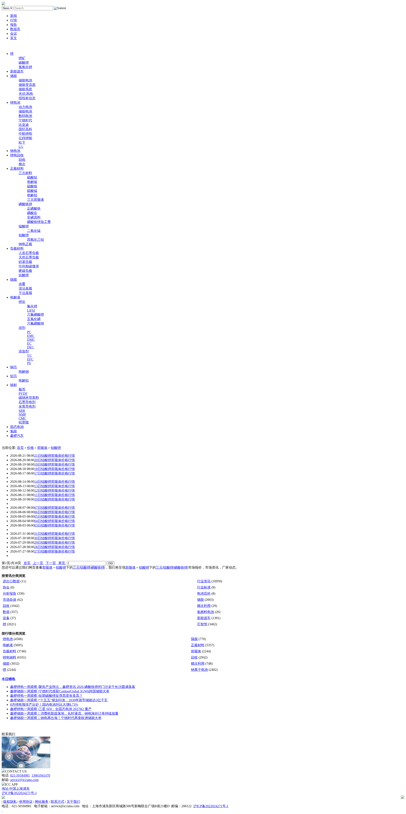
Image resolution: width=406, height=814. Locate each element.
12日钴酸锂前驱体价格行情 (54, 490)
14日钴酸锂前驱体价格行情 (54, 481)
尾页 (62, 563)
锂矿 (22, 58)
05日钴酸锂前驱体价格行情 (54, 516)
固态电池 (17, 427)
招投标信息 (27, 98)
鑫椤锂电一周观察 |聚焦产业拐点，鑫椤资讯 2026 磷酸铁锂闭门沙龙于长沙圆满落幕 (72, 687)
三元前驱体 (35, 199)
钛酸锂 (24, 275)
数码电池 (25, 116)
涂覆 (22, 284)
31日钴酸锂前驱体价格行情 (54, 533)
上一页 (38, 563)
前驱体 (42, 448)
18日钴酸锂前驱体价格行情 (54, 469)
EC (29, 343)
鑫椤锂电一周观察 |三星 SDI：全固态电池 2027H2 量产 (51, 709)
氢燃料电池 (205, 612)
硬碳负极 (25, 270)
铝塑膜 (24, 422)
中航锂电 (25, 133)
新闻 (13, 16)
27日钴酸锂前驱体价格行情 (54, 551)
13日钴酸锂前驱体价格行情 (54, 486)
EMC (30, 336)
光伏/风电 (26, 93)
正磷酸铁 (34, 208)
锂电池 (15, 102)
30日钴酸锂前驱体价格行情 (54, 538)
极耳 (22, 389)
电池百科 (204, 593)
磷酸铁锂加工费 (39, 222)
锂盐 (22, 302)
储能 (13, 76)
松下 (22, 142)
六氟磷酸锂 (35, 314)
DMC (31, 339)
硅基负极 (25, 262)
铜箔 (13, 367)
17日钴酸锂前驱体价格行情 (54, 473)
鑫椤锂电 (8, 46)
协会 (6, 587)
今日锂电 (8, 679)
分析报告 (9, 593)
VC (29, 355)
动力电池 (25, 107)
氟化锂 (32, 306)
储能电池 (25, 80)
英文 (13, 38)
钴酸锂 (24, 235)
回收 (22, 159)
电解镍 (32, 182)
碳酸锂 (24, 62)
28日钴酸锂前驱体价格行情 (54, 547)
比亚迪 (24, 124)
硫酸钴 (32, 177)
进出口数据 (11, 581)
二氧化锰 (34, 230)
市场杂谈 (9, 599)
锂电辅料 (9, 657)
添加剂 (24, 351)
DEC (30, 347)
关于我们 (73, 801)
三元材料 (25, 173)
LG (21, 146)
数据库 (15, 29)
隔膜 (13, 279)
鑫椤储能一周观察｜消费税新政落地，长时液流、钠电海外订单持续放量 (64, 713)
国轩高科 (25, 129)
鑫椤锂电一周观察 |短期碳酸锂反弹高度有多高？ (46, 695)
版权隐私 (10, 801)
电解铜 (24, 371)
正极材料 (17, 168)
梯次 (22, 164)
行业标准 (204, 587)
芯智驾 (202, 624)
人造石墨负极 (29, 253)
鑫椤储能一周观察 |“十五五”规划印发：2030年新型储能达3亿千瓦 (59, 700)
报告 (13, 24)
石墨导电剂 (27, 402)
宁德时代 (25, 120)
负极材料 (17, 248)
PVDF (23, 393)
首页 (20, 448)
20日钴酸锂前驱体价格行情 (54, 460)
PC (29, 332)
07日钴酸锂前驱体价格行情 (54, 507)
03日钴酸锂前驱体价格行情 (54, 525)
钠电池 (15, 151)
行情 (13, 20)
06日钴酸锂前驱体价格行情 (54, 512)
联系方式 (57, 801)
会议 (13, 33)
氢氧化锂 (25, 67)
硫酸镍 (32, 186)
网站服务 (41, 801)
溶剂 (22, 328)
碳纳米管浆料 (29, 397)
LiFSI (31, 310)
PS (29, 363)
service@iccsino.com (24, 780)
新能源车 (17, 71)
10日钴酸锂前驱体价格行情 (54, 499)
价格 (30, 448)
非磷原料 (34, 217)
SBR (22, 410)
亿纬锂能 (25, 138)
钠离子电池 (199, 669)
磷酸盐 (32, 213)
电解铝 (24, 380)
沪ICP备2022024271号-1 (19, 793)
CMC (22, 418)
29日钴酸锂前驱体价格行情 (54, 542)
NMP (22, 414)
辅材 (13, 385)
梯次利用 (204, 606)
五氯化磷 (34, 319)
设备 (6, 618)
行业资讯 (204, 581)
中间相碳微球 (29, 266)
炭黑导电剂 (27, 406)
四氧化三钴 (35, 239)
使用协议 (26, 801)
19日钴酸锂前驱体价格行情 (54, 464)
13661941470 (41, 775)
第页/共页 (11, 563)
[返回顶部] (2, 810)
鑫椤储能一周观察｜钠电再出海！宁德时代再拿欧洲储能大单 (56, 718)
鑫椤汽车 (17, 435)
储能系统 (25, 89)
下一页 (51, 563)
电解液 (15, 297)
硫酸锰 (32, 190)
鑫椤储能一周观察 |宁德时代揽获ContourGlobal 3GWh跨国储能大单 (59, 691)
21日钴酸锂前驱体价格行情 (54, 455)
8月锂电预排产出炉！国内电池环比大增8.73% (44, 704)
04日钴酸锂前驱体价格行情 (54, 521)
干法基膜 (25, 293)
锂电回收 (17, 155)
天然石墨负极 (29, 257)
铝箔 (13, 376)
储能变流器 (27, 85)
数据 (6, 612)
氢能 (13, 431)
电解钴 (32, 195)
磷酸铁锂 (25, 204)
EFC (30, 359)
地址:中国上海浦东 (16, 788)
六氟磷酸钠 (35, 323)
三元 (76, 567)
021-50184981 (20, 775)
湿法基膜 (25, 288)
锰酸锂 (24, 226)
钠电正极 (25, 244)
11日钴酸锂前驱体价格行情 (54, 495)
